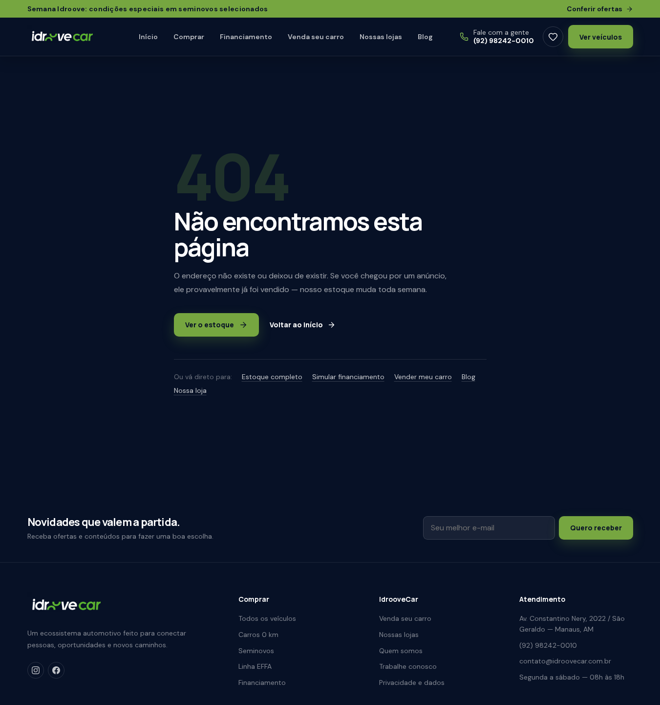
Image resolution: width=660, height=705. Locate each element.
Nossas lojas (381, 36)
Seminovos (256, 650)
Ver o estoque (209, 324)
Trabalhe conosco (408, 666)
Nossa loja (190, 390)
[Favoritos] (553, 36)
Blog (425, 36)
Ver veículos (600, 37)
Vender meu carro (423, 376)
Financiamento (246, 36)
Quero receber (596, 527)
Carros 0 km (258, 634)
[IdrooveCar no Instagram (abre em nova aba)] (35, 670)
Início (148, 36)
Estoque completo (272, 376)
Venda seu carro (316, 36)
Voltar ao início (296, 324)
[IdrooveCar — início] (70, 37)
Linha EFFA (255, 666)
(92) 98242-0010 (548, 645)
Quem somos (401, 650)
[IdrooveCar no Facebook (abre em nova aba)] (56, 670)
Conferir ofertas (594, 8)
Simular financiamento (348, 376)
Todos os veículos (267, 618)
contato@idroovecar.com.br (565, 661)
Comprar (188, 36)
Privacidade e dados (412, 682)
